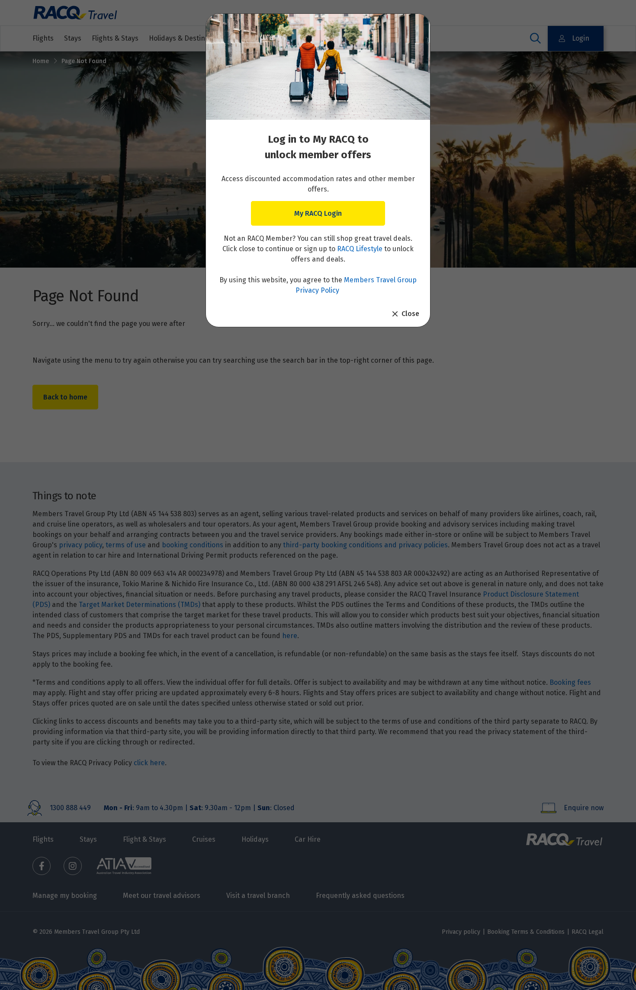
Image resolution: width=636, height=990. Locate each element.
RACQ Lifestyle (359, 249)
